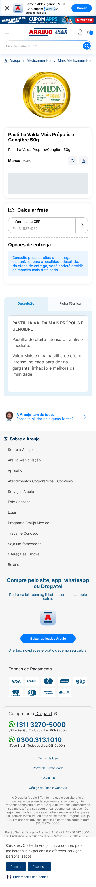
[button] (27, 877)
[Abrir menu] (7, 32)
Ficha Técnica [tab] (70, 303)
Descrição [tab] (26, 303)
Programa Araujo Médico (28, 523)
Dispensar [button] (39, 867)
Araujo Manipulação (24, 460)
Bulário (13, 565)
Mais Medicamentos (74, 60)
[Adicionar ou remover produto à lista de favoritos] (72, 160)
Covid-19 (48, 778)
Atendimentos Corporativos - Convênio (40, 481)
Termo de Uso (48, 758)
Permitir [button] (16, 867)
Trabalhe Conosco (23, 533)
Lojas (12, 512)
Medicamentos (39, 60)
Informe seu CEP (26, 222)
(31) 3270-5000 (40, 724)
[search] (48, 45)
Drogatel (43, 713)
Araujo (14, 60)
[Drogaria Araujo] (48, 32)
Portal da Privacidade (48, 768)
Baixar (82, 8)
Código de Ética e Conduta (48, 788)
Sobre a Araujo (20, 449)
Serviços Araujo (21, 492)
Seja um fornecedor (24, 544)
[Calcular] (81, 225)
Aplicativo (16, 470)
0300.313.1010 (38, 739)
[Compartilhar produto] (83, 160)
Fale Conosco (19, 502)
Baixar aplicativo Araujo (48, 638)
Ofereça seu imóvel (24, 554)
